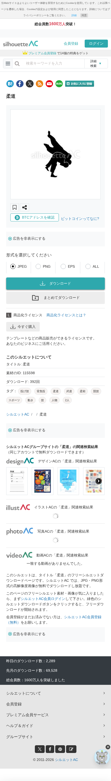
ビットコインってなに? (80, 219)
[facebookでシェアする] (20, 83)
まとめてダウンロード (62, 297)
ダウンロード (60, 283)
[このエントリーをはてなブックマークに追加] (10, 83)
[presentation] (12, 481)
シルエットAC (17, 414)
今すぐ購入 (27, 327)
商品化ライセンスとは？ (66, 315)
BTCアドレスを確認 (38, 217)
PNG (47, 266)
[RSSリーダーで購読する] (39, 83)
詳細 (74, 15)
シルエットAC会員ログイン (43, 599)
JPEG (22, 266)
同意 (84, 15)
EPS (71, 266)
